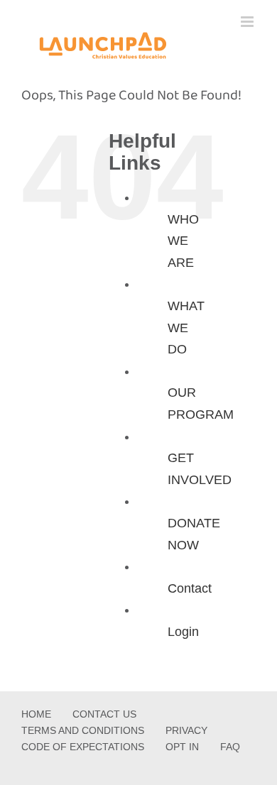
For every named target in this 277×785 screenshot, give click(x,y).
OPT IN (182, 746)
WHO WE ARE (183, 241)
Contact (190, 588)
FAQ (230, 746)
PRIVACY (186, 730)
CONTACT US (104, 714)
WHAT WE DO (186, 327)
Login (183, 632)
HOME (36, 714)
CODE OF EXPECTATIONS (82, 746)
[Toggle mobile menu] (248, 21)
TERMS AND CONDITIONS (82, 730)
